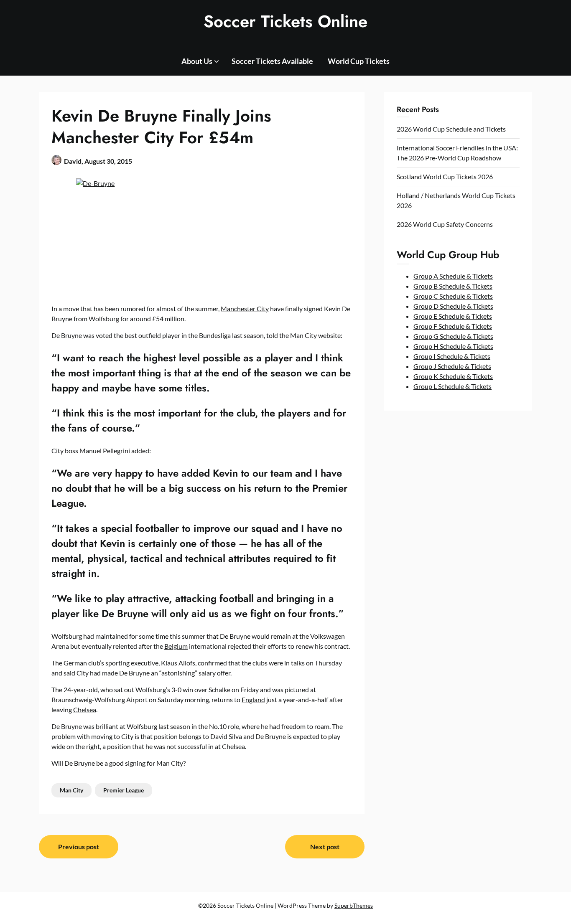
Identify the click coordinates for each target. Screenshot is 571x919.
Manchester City (245, 308)
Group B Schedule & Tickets (452, 286)
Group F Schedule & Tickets (452, 326)
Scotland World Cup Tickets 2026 (445, 176)
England (253, 699)
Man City (71, 790)
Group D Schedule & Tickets (453, 306)
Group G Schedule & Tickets (453, 336)
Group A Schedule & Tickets (453, 276)
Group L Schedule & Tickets (452, 386)
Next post (324, 846)
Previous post (78, 846)
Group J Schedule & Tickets (452, 366)
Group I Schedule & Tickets (451, 356)
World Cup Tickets (359, 61)
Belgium (176, 646)
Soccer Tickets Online (285, 21)
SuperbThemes (353, 905)
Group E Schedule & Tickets (452, 316)
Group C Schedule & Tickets (453, 296)
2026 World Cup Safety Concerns (445, 224)
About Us (196, 61)
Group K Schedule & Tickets (453, 376)
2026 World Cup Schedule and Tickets (451, 129)
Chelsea (84, 709)
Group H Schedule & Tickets (453, 346)
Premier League (123, 790)
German (75, 663)
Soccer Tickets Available (272, 61)
